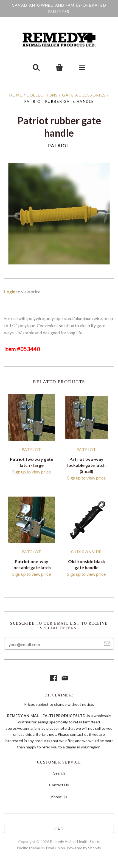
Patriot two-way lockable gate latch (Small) (86, 465)
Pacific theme (28, 847)
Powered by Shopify (84, 847)
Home (16, 95)
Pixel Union (55, 847)
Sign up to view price (31, 471)
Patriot (59, 145)
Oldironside (86, 551)
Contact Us (59, 785)
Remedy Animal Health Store (74, 841)
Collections (42, 95)
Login (9, 291)
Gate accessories (84, 95)
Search (59, 773)
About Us (59, 796)
